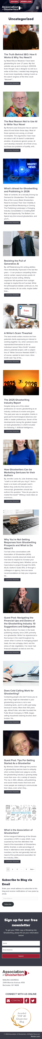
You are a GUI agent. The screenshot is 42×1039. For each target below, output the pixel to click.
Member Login (35, 1036)
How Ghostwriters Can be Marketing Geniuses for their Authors (19, 472)
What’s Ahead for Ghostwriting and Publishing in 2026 (21, 190)
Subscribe (7, 904)
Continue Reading (13, 83)
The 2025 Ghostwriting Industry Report (16, 401)
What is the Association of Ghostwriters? (18, 831)
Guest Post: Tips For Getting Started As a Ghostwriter (19, 761)
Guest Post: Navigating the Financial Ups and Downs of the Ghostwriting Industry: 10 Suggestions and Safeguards (19, 622)
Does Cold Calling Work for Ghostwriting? (19, 692)
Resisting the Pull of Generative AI (15, 262)
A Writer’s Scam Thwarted (18, 333)
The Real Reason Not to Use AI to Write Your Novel (20, 123)
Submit (21, 956)
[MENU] (37, 8)
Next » (32, 869)
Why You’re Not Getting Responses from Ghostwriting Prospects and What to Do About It (20, 544)
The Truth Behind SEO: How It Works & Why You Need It (20, 56)
